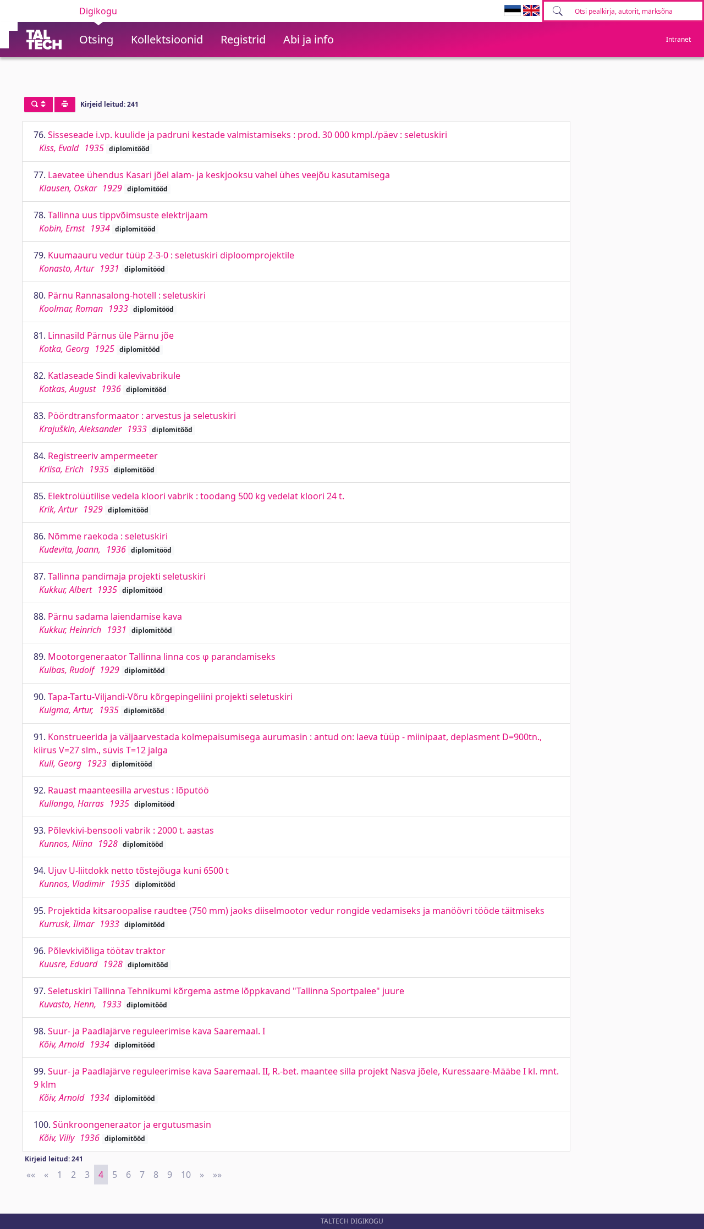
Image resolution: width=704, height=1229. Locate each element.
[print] (64, 104)
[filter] (38, 104)
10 (186, 1175)
